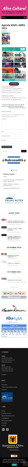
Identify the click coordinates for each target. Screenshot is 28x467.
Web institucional (14, 450)
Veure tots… (4, 389)
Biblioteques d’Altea (6, 420)
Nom (2, 131)
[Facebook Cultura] (3, 429)
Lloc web (3, 140)
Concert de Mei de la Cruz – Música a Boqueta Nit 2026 (15, 222)
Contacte (3, 374)
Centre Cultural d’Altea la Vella (9, 387)
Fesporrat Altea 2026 (14, 280)
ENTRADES (14, 84)
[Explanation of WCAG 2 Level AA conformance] (14, 456)
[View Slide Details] (13, 159)
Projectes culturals (6, 413)
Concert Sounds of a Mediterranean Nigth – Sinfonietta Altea (14, 237)
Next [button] (25, 160)
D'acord (14, 464)
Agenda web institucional (7, 416)
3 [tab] (14, 170)
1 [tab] (11, 170)
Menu (3, 17)
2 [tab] (13, 170)
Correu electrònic (5, 135)
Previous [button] (3, 160)
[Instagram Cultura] (7, 429)
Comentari (4, 118)
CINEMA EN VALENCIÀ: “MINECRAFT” (13, 256)
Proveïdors (4, 423)
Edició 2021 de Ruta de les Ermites (18, 107)
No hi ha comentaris (13, 31)
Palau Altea (4, 385)
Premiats (3, 425)
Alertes (3, 411)
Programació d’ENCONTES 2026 (11, 188)
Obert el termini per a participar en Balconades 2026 (11, 184)
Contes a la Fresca (13, 263)
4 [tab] (16, 170)
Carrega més (14, 287)
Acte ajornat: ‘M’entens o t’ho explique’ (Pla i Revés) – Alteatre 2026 (13, 180)
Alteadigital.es (5, 418)
